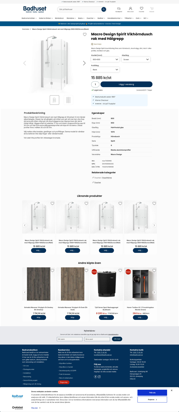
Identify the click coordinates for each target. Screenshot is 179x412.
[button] (84, 63)
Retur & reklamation (66, 378)
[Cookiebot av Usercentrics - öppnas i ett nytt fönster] (17, 408)
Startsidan (25, 29)
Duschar (90, 18)
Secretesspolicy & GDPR (67, 370)
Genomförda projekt (30, 380)
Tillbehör (128, 18)
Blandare (70, 18)
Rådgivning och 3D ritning (32, 384)
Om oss (26, 366)
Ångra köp (63, 382)
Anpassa (151, 399)
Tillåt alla (152, 393)
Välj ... (38, 250)
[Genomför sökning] (103, 9)
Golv (138, 18)
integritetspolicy (113, 334)
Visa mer (34, 408)
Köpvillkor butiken (65, 363)
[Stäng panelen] (171, 390)
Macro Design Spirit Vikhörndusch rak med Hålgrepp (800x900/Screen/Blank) (60, 29)
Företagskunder (28, 369)
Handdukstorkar (114, 18)
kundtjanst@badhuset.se (103, 355)
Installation (27, 373)
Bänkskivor (59, 18)
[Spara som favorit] (52, 203)
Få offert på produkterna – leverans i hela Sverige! (104, 23)
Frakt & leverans (64, 374)
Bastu (80, 18)
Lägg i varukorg (117, 85)
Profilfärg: (95, 65)
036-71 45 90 (102, 352)
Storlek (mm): (96, 55)
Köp (38, 317)
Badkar (100, 18)
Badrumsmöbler (28, 18)
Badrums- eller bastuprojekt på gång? (73, 23)
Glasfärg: (125, 55)
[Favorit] (84, 34)
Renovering (27, 376)
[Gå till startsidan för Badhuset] (34, 9)
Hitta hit (132, 379)
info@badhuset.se (136, 355)
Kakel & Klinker (45, 18)
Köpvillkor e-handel (66, 367)
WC (145, 18)
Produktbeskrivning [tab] (34, 112)
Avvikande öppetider (137, 367)
